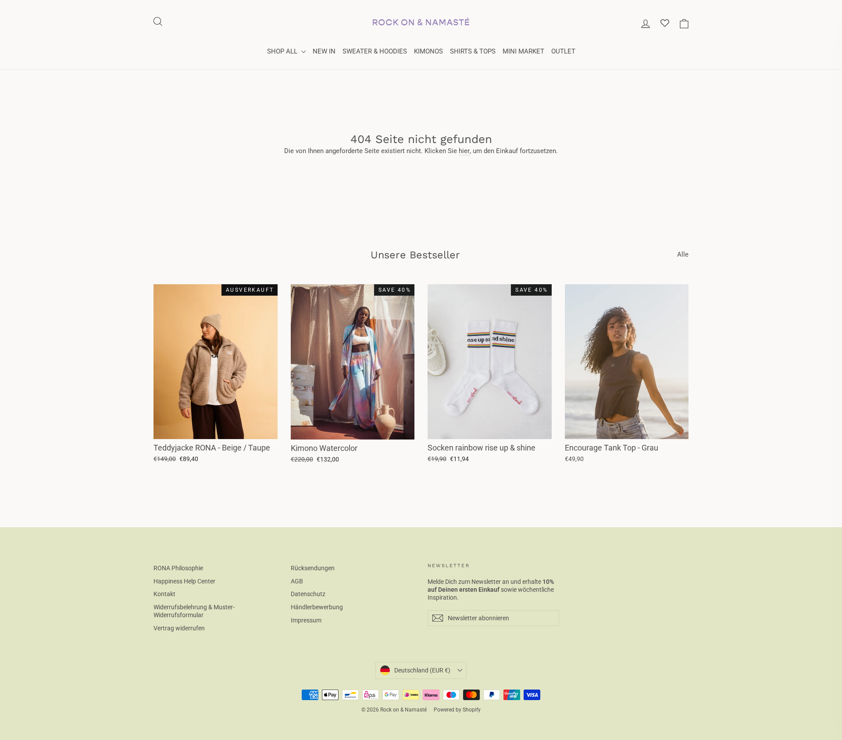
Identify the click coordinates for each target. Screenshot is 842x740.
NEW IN (324, 51)
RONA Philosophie (178, 568)
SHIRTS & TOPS (473, 51)
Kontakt (164, 593)
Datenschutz (308, 593)
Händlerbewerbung (317, 607)
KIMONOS (428, 51)
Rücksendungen (313, 568)
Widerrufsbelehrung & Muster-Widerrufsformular (194, 611)
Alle (683, 254)
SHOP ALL (283, 51)
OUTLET (563, 51)
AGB (297, 581)
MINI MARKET (523, 51)
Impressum (306, 620)
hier (464, 151)
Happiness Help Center (184, 581)
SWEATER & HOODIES (375, 51)
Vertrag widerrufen (179, 628)
